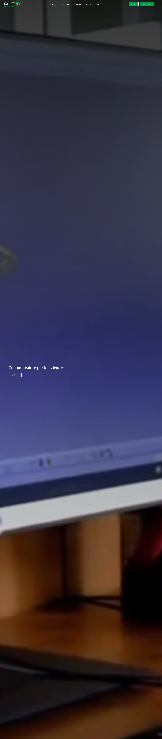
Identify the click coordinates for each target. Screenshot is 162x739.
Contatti (98, 4)
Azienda (54, 4)
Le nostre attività (65, 4)
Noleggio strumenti (88, 4)
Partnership (78, 4)
